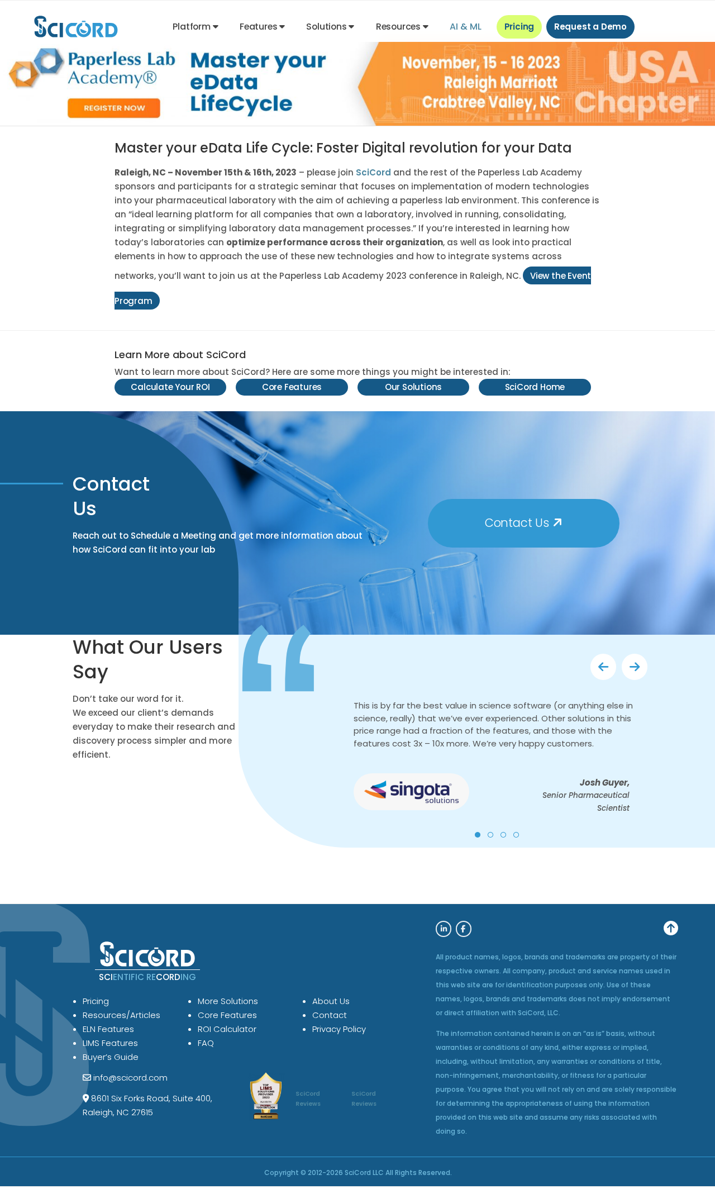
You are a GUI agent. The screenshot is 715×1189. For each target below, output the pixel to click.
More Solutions (228, 1001)
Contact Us (518, 523)
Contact (329, 1015)
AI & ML (466, 26)
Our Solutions (413, 387)
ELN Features (108, 1029)
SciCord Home (535, 387)
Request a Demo (590, 26)
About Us (331, 1001)
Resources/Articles (121, 1015)
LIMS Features (110, 1043)
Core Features (292, 387)
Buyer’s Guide (111, 1057)
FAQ (206, 1043)
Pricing (519, 26)
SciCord (373, 172)
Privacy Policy (339, 1029)
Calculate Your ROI (170, 387)
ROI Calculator (227, 1029)
